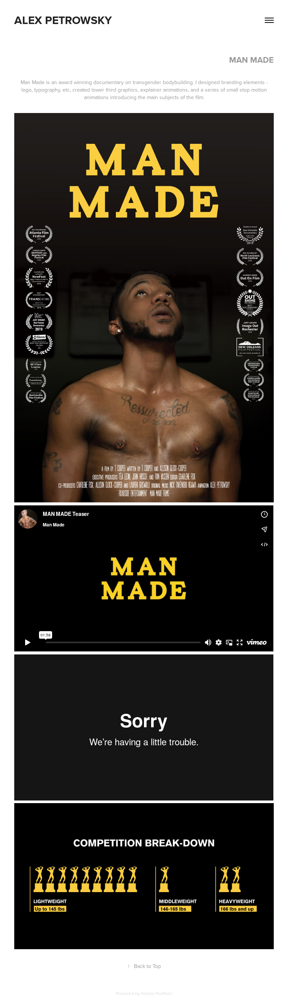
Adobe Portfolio (156, 993)
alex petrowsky (63, 20)
